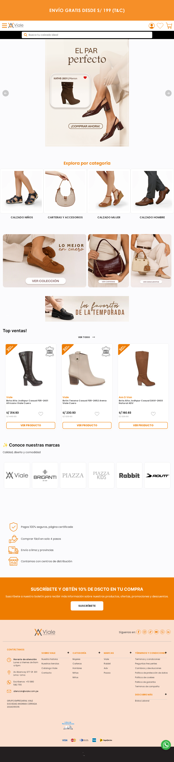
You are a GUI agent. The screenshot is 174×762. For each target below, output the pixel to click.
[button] (87, 605)
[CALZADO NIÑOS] (22, 194)
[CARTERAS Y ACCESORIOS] (65, 194)
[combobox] (87, 35)
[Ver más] (7, 316)
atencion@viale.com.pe (25, 691)
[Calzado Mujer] (108, 194)
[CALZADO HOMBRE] (152, 194)
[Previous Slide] (5, 93)
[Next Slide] (168, 93)
